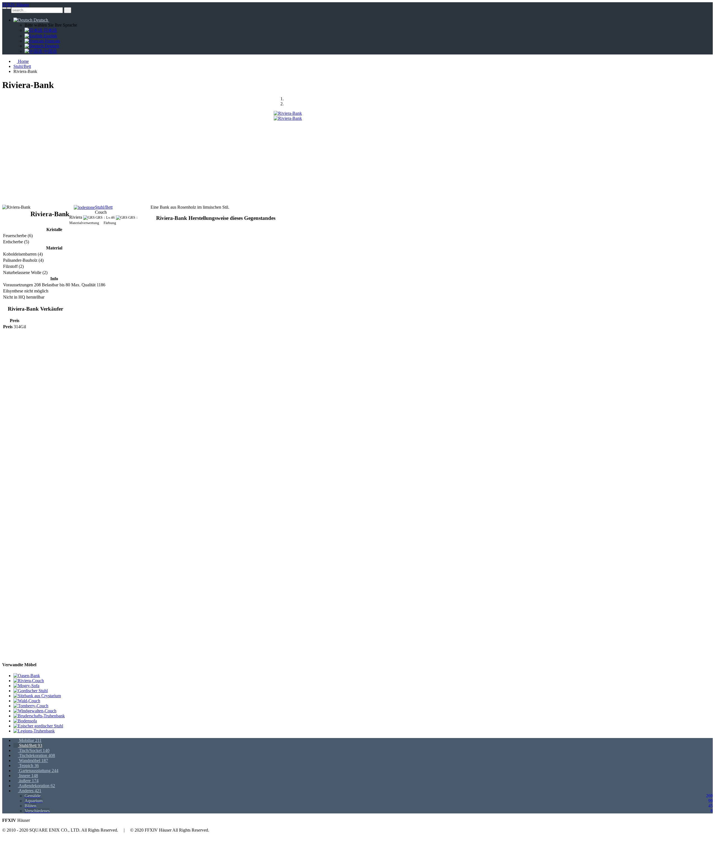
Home (23, 61)
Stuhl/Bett (22, 66)
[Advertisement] (169, 160)
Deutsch (40, 20)
